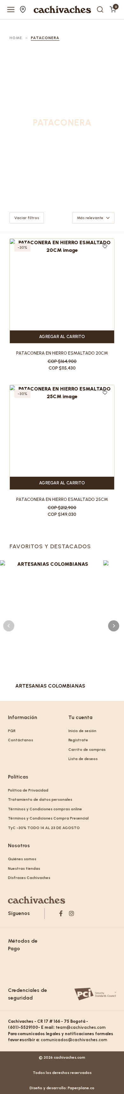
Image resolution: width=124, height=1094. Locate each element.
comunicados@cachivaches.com (74, 1039)
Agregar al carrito (62, 336)
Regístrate (78, 740)
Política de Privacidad (28, 790)
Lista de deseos (83, 759)
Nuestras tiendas (23, 9)
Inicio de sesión (82, 731)
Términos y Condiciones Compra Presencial (48, 818)
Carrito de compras (87, 749)
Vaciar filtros (26, 218)
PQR (12, 731)
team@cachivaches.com (81, 1027)
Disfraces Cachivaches (29, 878)
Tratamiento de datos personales (40, 799)
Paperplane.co (81, 1088)
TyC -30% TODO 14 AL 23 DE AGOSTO (44, 828)
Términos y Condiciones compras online (45, 809)
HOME (16, 38)
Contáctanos (20, 740)
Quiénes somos (22, 859)
